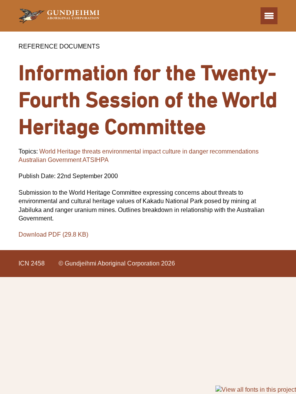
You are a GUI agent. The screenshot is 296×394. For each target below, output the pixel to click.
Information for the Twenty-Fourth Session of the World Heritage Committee (148, 99)
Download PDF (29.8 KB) (53, 234)
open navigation (269, 15)
